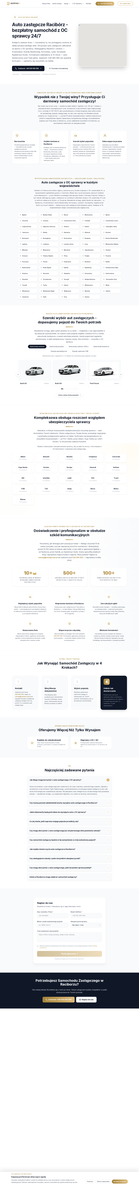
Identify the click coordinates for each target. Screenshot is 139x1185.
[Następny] (121, 374)
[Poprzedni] (18, 374)
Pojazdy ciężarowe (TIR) (80, 351)
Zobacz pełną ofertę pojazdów (68, 395)
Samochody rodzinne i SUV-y (78, 346)
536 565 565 (77, 557)
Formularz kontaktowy (59, 68)
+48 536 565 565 (106, 3)
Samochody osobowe (37, 346)
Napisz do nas (88, 1000)
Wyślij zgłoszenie (68, 954)
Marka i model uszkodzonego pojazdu (50, 921)
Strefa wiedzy (57, 3)
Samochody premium (57, 346)
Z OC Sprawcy (77, 3)
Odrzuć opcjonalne (103, 1181)
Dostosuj (90, 1181)
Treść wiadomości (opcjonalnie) (48, 931)
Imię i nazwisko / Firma (45, 912)
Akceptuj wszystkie (119, 1181)
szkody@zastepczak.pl (48, 557)
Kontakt (88, 3)
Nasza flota (46, 3)
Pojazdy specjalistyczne (59, 351)
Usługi (66, 3)
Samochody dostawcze (101, 346)
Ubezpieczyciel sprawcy (79, 921)
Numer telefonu (76, 912)
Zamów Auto (126, 3)
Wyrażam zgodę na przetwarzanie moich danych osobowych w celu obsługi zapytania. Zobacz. (68, 946)
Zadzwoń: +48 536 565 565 (60, 1000)
